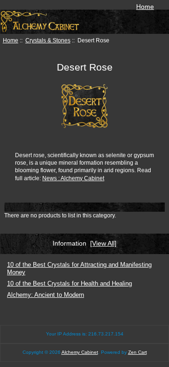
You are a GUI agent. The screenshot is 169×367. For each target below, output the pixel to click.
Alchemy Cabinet (79, 352)
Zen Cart (137, 352)
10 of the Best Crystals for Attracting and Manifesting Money (79, 268)
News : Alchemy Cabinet (73, 178)
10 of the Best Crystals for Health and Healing (69, 283)
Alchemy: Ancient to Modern (45, 294)
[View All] (103, 243)
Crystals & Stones (47, 40)
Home (145, 6)
